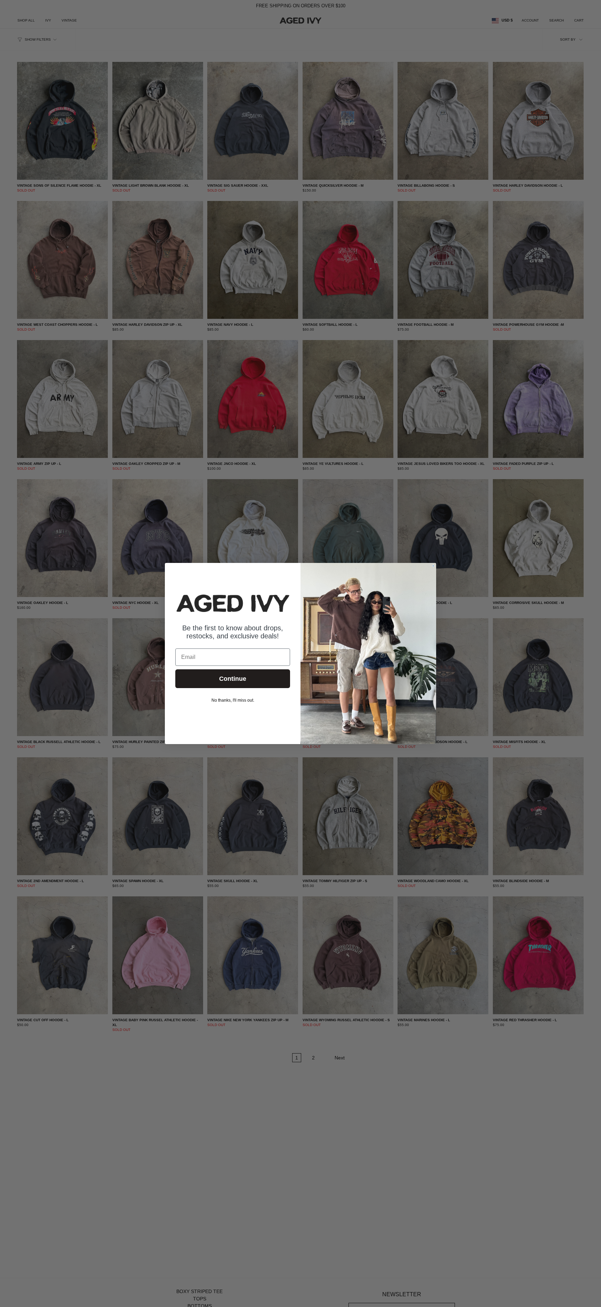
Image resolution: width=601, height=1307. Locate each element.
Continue (232, 678)
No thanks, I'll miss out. (232, 700)
